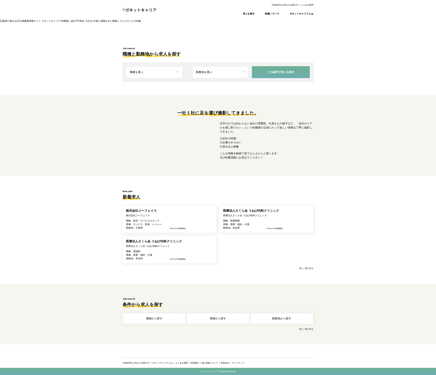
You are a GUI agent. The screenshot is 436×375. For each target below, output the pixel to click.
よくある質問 (307, 5)
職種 (154, 318)
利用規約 (195, 363)
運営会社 (225, 363)
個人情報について (210, 363)
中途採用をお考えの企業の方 (285, 5)
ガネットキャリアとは (301, 13)
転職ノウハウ (272, 13)
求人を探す (249, 13)
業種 (218, 318)
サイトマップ (238, 363)
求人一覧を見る (306, 268)
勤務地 (281, 318)
